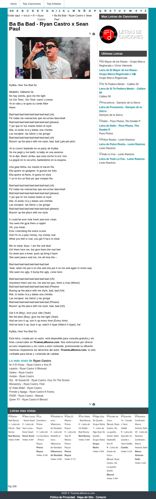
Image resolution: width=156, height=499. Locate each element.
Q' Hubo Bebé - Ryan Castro (25, 387)
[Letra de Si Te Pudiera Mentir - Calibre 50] (119, 84)
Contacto (101, 497)
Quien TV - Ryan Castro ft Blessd (28, 399)
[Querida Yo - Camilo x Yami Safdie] (127, 428)
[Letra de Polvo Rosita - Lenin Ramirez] (117, 139)
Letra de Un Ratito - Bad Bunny (84, 428)
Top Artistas (54, 3)
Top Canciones (32, 3)
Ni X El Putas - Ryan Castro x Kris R (30, 364)
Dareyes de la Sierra (111, 114)
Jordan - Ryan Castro (21, 376)
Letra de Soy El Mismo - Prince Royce (70, 440)
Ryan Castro (42, 360)
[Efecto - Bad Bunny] (14, 420)
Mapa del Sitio (85, 497)
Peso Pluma (106, 133)
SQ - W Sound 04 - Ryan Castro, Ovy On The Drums (39, 380)
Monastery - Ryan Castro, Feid (26, 384)
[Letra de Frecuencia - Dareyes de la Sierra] (119, 102)
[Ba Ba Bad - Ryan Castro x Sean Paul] (93, 34)
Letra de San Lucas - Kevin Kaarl (28, 428)
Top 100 (12, 486)
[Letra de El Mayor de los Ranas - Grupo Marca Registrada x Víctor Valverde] (123, 65)
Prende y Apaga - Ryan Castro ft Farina (31, 391)
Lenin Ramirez (107, 148)
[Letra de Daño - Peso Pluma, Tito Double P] (119, 121)
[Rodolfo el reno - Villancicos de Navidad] (57, 428)
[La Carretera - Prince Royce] (42, 428)
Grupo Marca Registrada (113, 77)
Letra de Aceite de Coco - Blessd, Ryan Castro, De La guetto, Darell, (113, 459)
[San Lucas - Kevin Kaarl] (28, 420)
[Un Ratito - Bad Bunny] (85, 420)
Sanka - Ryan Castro (21, 372)
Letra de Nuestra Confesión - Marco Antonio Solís (141, 440)
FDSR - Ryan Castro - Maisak (26, 395)
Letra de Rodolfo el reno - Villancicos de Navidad (56, 440)
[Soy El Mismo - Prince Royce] (71, 428)
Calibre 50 (105, 96)
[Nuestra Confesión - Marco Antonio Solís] (141, 428)
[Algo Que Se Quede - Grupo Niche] (99, 424)
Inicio (13, 3)
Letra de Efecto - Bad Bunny (14, 428)
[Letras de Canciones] (121, 44)
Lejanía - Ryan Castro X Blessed (27, 368)
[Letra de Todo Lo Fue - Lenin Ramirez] (116, 154)
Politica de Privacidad (62, 497)
